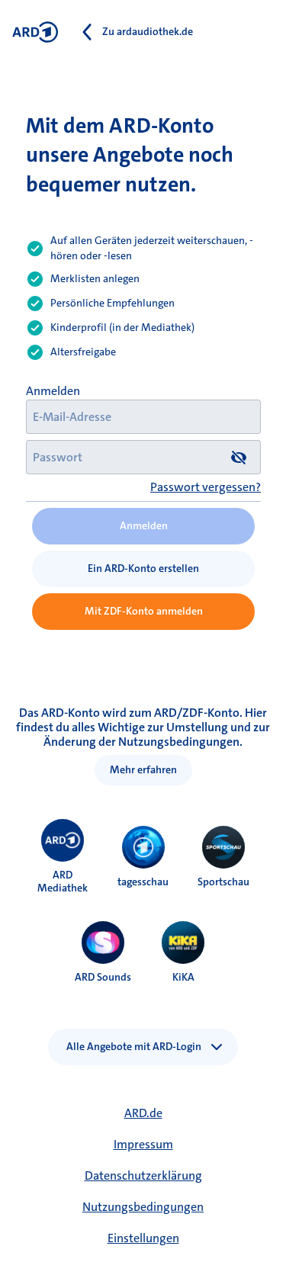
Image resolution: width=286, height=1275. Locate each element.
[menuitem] (62, 840)
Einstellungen (143, 1238)
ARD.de (143, 1113)
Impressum (143, 1144)
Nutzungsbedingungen (143, 1207)
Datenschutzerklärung (143, 1175)
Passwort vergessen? (205, 487)
